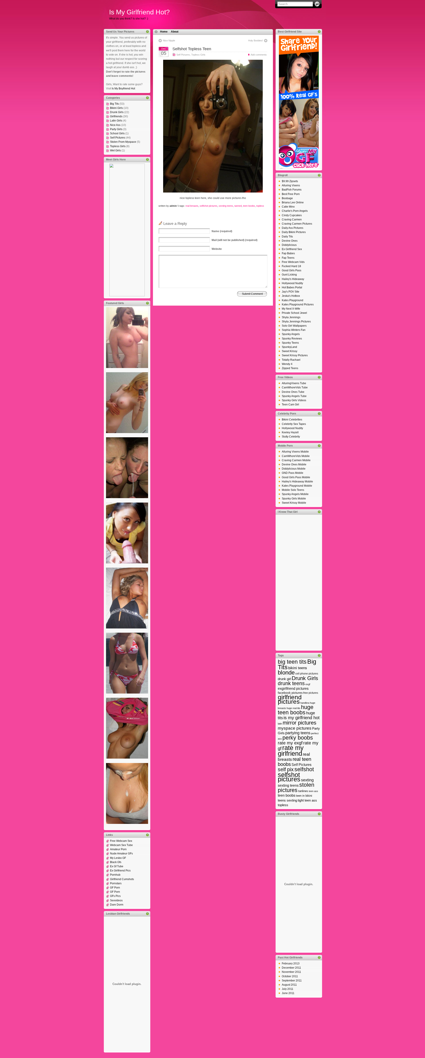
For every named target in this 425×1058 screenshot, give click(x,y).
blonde (286, 672)
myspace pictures (294, 728)
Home (164, 31)
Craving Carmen (292, 219)
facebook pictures (290, 692)
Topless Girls (118, 146)
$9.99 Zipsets (290, 181)
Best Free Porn (291, 194)
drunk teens (291, 683)
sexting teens (226, 205)
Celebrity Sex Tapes (294, 424)
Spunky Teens (290, 342)
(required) (222, 231)
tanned (238, 205)
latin (280, 723)
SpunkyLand (289, 347)
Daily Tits (287, 236)
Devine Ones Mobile (294, 464)
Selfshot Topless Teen (191, 49)
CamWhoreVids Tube (295, 387)
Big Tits (114, 103)
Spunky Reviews (292, 338)
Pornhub (115, 874)
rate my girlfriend (291, 750)
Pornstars (116, 883)
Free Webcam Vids (293, 262)
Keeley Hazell (290, 432)
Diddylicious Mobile (293, 468)
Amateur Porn (118, 849)
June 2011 (288, 993)
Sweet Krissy (289, 351)
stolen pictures (296, 787)
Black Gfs (115, 862)
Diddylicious (289, 245)
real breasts (191, 205)
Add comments (259, 54)
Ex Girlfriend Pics (120, 870)
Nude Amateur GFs (121, 853)
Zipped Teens (290, 368)
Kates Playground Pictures (298, 304)
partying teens (297, 733)
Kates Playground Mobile (297, 485)
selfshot (304, 769)
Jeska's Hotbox (291, 295)
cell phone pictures (306, 673)
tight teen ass (307, 800)
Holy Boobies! (255, 40)
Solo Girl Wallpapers (294, 325)
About (174, 31)
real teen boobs (294, 761)
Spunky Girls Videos (294, 400)
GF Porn (115, 887)
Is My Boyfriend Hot (123, 88)
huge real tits (293, 708)
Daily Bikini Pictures (294, 232)
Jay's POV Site (290, 291)
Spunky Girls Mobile (294, 498)
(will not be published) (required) (234, 240)
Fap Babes (288, 253)
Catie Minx (288, 206)
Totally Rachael (291, 359)
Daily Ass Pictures (292, 227)
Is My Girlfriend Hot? (139, 12)
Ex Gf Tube (116, 866)
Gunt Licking (289, 274)
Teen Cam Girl (290, 404)
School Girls (117, 133)
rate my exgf (290, 742)
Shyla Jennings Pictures (296, 321)
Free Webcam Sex (121, 840)
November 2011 (291, 971)
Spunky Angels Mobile (295, 494)
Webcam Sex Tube (121, 845)
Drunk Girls (117, 112)
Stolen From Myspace (123, 141)
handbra (304, 702)
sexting (307, 780)
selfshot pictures (208, 205)
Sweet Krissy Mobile (294, 502)
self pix (286, 769)
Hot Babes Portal (292, 287)
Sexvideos (116, 900)
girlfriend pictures (290, 699)
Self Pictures (117, 137)
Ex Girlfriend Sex (292, 249)
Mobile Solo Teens (293, 489)
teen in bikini (304, 795)
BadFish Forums (291, 189)
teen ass (313, 791)
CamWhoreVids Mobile (296, 456)
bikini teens (297, 668)
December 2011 (291, 967)
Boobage (287, 198)
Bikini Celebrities (292, 419)
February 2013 (290, 963)
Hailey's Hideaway (293, 279)
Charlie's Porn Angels (295, 210)
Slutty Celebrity (291, 436)
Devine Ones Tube (293, 391)
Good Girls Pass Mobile (296, 477)
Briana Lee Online (293, 202)
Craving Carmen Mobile (296, 460)
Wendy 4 (287, 364)
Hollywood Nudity (292, 283)
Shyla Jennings (291, 317)
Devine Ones (290, 240)
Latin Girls (116, 120)
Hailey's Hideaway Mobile (297, 481)
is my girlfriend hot (302, 717)
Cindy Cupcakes (292, 215)
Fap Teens (288, 257)
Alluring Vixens (291, 185)
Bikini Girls (116, 108)
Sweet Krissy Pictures (295, 355)
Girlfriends (116, 116)
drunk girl (284, 679)
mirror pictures (299, 723)
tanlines (303, 791)
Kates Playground (292, 300)
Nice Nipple (169, 40)
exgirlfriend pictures (293, 688)
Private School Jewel (294, 312)
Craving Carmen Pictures (297, 223)
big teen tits (292, 662)
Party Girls (116, 129)
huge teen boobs (295, 709)
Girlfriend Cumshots (122, 879)
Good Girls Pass (291, 270)
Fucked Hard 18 (291, 266)
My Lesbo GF (118, 858)
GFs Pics (115, 896)
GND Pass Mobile (292, 472)
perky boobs (297, 737)
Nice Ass (115, 125)
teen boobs (249, 205)
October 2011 (290, 976)
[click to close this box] (147, 31)
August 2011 (289, 984)
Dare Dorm (116, 904)
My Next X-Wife (291, 308)
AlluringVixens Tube (294, 383)
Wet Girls (115, 150)
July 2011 (287, 989)
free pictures (310, 692)
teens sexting (287, 800)
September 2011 (292, 980)
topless (260, 205)
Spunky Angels (291, 334)
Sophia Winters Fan (293, 329)
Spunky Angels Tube (294, 396)
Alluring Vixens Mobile (295, 451)
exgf (307, 684)
